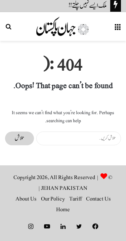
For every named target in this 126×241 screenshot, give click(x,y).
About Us (26, 199)
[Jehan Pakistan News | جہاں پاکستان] (63, 26)
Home (63, 209)
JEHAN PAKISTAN (64, 188)
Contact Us (98, 199)
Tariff (75, 199)
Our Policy (53, 199)
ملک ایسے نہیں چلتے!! (88, 5)
